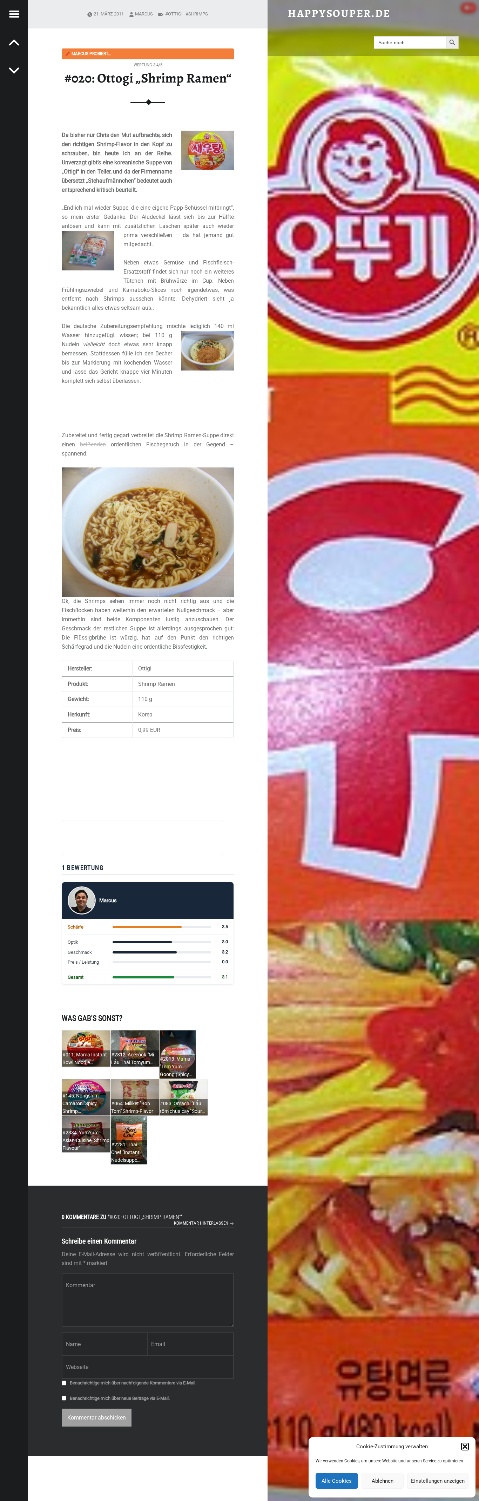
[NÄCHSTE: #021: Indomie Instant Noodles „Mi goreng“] (14, 42)
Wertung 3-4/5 (148, 64)
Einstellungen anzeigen (438, 1481)
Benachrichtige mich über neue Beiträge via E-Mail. (120, 1398)
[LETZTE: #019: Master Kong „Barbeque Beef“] (14, 70)
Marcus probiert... (88, 53)
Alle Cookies (337, 1481)
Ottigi (175, 14)
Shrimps (198, 14)
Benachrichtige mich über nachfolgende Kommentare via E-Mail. (133, 1382)
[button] (464, 1446)
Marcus (144, 14)
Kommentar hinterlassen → (204, 1223)
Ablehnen (382, 1481)
